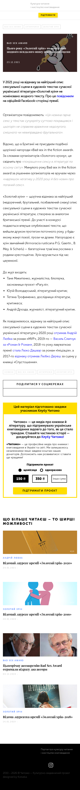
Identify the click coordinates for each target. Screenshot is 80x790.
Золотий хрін (51, 27)
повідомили (65, 96)
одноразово (53, 470)
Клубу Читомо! (52, 437)
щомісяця (30, 470)
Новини (9, 372)
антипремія (32, 27)
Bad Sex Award (12, 27)
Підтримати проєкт (40, 490)
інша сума (59, 478)
